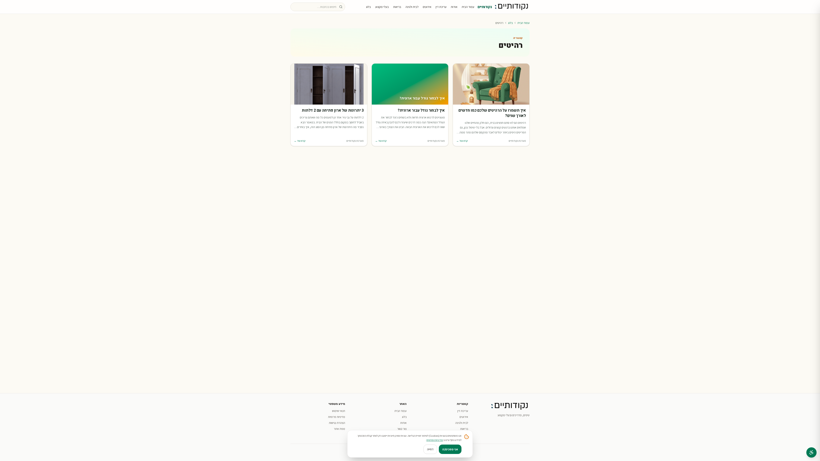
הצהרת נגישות (337, 423)
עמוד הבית (468, 7)
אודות (454, 7)
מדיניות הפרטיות (434, 440)
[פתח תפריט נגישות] (811, 452)
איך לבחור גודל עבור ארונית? (421, 110)
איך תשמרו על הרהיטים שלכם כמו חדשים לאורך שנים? (492, 113)
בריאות (397, 7)
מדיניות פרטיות (336, 417)
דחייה (430, 449)
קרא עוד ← (462, 140)
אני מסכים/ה (450, 449)
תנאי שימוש (338, 411)
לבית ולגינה (412, 7)
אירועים (427, 7)
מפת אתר (339, 429)
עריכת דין (441, 7)
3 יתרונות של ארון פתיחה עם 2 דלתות (333, 110)
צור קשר (402, 429)
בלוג (368, 7)
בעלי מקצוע (382, 7)
